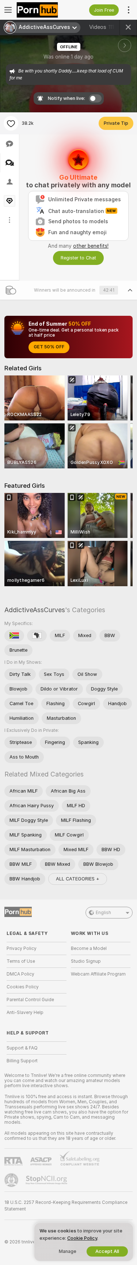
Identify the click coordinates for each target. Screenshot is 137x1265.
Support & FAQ (22, 1048)
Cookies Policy (23, 986)
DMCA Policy (20, 974)
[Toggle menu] (8, 10)
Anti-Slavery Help (25, 1012)
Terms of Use (21, 961)
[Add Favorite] (11, 123)
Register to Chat (78, 258)
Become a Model (89, 948)
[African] (37, 635)
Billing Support (22, 1060)
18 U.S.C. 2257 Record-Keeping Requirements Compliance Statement (66, 1206)
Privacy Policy (22, 948)
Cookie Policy (82, 1238)
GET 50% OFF (49, 346)
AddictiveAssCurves (34, 610)
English (103, 912)
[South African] (14, 635)
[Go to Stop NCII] (47, 1180)
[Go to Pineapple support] (12, 1180)
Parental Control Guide (30, 999)
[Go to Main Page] (42, 10)
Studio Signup (86, 961)
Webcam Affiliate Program (98, 974)
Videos (101, 27)
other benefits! (91, 246)
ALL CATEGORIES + (77, 879)
